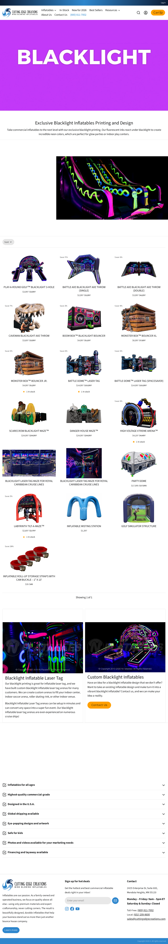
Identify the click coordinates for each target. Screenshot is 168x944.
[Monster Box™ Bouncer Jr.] (29, 363)
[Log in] (146, 13)
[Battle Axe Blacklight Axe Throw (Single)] (84, 269)
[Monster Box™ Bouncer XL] (139, 318)
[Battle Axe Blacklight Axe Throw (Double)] (139, 269)
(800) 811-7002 (78, 15)
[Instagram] (67, 909)
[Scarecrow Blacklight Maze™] (29, 413)
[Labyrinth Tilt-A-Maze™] (29, 508)
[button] (29, 280)
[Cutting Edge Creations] (20, 12)
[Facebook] (72, 909)
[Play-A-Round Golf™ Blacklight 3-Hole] (29, 269)
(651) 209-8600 (142, 915)
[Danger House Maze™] (84, 413)
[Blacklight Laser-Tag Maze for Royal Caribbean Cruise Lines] (29, 463)
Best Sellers (96, 10)
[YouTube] (77, 909)
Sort (6, 242)
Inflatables (47, 10)
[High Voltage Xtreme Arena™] (139, 413)
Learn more (10, 930)
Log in (163, 2)
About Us (46, 15)
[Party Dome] (139, 463)
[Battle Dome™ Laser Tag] (84, 363)
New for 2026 (79, 10)
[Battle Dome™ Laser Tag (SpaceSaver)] (139, 363)
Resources (111, 10)
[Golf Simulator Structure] (139, 508)
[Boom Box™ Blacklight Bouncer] (84, 318)
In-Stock (64, 10)
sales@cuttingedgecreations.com (146, 919)
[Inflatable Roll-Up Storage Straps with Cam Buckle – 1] (29, 558)
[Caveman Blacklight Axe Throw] (29, 318)
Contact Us (60, 15)
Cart (156, 12)
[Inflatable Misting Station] (84, 508)
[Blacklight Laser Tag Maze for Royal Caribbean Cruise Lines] (84, 463)
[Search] (138, 13)
